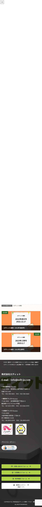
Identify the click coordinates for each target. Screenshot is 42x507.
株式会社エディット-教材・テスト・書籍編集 (25, 502)
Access (14, 386)
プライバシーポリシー (9, 442)
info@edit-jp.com (20, 379)
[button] (21, 466)
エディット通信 (17, 305)
